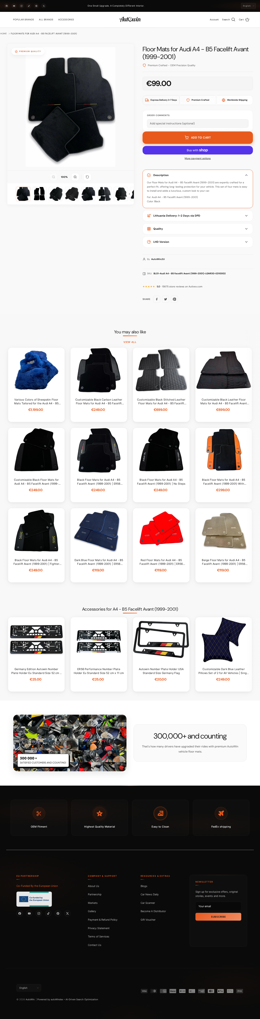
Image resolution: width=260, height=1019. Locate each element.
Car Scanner (148, 902)
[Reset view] (87, 177)
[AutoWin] (130, 19)
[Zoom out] (53, 177)
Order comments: (158, 115)
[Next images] (129, 194)
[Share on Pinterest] (174, 299)
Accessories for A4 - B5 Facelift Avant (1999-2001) (130, 609)
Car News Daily (150, 894)
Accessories (66, 19)
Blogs (144, 886)
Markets (93, 902)
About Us (93, 886)
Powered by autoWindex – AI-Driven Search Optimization (67, 999)
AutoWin (30, 999)
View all (130, 342)
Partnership (95, 894)
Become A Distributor (153, 911)
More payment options (198, 158)
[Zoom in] (75, 177)
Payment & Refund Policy (102, 919)
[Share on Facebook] (156, 299)
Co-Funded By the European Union (37, 885)
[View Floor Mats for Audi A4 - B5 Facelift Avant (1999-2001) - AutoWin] (23, 194)
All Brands (46, 19)
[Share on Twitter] (165, 299)
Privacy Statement (98, 928)
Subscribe (218, 916)
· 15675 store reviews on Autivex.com (179, 286)
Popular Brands (23, 19)
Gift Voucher (148, 919)
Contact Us (94, 944)
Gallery (92, 911)
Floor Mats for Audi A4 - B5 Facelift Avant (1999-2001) (44, 33)
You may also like (130, 332)
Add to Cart (201, 137)
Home (3, 33)
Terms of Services (98, 936)
